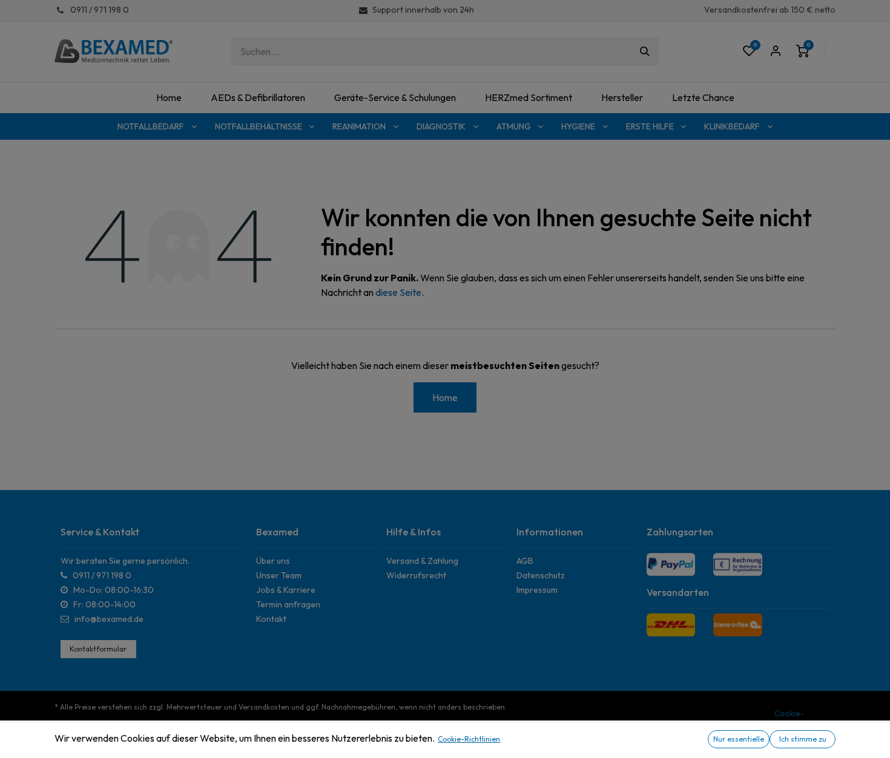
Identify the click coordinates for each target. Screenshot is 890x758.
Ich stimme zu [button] (802, 738)
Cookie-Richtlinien (469, 738)
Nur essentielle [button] (738, 738)
